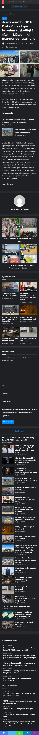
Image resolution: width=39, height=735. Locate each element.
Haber (13, 14)
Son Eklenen (19, 431)
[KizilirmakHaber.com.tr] (19, 6)
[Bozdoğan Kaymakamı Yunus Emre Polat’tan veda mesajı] (28, 287)
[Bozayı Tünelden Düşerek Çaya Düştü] (28, 310)
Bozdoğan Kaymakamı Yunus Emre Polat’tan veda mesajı (28, 296)
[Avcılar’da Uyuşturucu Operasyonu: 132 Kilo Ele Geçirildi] (10, 310)
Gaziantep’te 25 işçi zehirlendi (28, 340)
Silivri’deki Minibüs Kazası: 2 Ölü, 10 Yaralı (10, 294)
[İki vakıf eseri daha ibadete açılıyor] (8, 571)
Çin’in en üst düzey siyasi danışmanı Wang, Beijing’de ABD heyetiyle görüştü (18, 439)
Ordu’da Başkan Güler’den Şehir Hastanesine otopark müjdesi (25, 560)
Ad (3, 385)
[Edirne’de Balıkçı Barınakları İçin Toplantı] (8, 539)
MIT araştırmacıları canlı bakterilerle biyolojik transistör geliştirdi (24, 614)
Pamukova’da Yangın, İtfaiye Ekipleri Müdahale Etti (26, 479)
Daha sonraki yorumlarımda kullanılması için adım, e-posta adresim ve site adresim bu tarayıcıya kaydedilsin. (19, 413)
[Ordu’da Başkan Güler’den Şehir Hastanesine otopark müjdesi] (8, 561)
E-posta (5, 393)
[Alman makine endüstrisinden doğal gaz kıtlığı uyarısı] (8, 599)
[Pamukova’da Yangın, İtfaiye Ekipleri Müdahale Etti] (7, 132)
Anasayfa (6, 14)
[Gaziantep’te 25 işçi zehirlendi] (28, 332)
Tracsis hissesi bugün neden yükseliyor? (17, 606)
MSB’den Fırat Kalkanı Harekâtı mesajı (10, 340)
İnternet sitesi (6, 401)
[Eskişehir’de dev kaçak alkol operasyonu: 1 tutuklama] (8, 520)
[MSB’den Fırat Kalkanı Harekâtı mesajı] (10, 332)
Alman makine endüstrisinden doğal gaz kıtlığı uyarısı (25, 598)
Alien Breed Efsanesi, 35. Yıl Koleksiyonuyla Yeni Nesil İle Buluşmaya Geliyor (25, 460)
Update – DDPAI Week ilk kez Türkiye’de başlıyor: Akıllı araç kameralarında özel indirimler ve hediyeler (26, 549)
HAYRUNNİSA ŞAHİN (11, 43)
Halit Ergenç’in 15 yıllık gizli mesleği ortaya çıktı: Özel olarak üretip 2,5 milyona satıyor (25, 449)
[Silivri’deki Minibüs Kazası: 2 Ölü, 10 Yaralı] (10, 287)
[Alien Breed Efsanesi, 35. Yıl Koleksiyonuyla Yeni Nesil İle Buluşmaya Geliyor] (8, 460)
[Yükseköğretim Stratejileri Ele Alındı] (8, 625)
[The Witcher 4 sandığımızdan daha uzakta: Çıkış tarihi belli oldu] (8, 471)
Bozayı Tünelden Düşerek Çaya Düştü (28, 318)
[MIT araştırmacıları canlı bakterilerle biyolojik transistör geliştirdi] (8, 615)
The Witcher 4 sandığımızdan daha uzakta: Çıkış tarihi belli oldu (26, 470)
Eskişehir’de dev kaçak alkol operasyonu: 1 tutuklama (25, 518)
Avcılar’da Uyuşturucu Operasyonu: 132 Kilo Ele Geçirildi (10, 319)
